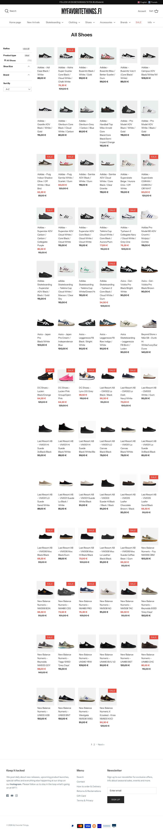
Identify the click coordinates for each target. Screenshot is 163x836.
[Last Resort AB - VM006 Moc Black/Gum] (66, 536)
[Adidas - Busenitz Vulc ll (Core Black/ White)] (128, 56)
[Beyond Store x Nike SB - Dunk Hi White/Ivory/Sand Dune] (149, 323)
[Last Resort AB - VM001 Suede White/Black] (87, 483)
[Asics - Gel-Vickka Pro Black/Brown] (149, 270)
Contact (81, 781)
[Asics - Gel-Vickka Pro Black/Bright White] (128, 270)
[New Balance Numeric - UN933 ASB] (45, 696)
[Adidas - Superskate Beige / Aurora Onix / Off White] (128, 163)
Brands (124, 22)
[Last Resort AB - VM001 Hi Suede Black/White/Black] (87, 430)
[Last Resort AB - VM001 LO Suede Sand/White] (45, 483)
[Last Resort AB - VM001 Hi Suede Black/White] (66, 430)
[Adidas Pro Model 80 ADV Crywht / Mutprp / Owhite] (149, 216)
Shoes (88, 22)
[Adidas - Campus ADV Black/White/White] (149, 56)
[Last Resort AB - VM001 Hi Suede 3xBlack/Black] (45, 430)
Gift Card (81, 795)
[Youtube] (12, 795)
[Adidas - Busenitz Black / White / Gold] (87, 56)
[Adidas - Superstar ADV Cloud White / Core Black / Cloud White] (66, 216)
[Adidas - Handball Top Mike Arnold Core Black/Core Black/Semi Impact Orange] (108, 109)
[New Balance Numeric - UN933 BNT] (66, 696)
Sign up (115, 799)
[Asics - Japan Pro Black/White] (45, 323)
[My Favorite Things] (81, 11)
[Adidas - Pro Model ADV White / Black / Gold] (149, 109)
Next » (101, 744)
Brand (6, 74)
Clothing (73, 22)
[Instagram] (16, 795)
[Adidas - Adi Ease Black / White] (45, 56)
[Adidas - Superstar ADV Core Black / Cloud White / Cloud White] (87, 216)
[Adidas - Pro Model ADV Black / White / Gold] (128, 109)
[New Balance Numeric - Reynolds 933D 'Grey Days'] (149, 590)
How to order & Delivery (89, 786)
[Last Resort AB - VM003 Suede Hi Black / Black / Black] (108, 483)
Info (150, 22)
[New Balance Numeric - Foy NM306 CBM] (149, 536)
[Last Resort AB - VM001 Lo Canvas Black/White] (128, 430)
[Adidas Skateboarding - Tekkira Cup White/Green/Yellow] (87, 270)
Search (80, 777)
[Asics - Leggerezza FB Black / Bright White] (87, 323)
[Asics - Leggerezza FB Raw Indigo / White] (108, 323)
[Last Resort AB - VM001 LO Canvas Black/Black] (108, 430)
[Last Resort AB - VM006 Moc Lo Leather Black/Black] (108, 536)
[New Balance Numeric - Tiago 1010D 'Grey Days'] (66, 643)
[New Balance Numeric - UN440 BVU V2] (108, 643)
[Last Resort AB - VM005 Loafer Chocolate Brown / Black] (128, 483)
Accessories (106, 22)
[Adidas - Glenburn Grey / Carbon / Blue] (87, 109)
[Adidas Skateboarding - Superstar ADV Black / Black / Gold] (45, 270)
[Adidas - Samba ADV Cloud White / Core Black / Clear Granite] (108, 163)
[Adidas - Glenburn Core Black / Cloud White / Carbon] (66, 109)
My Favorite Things (20, 825)
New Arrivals (33, 22)
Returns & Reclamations (89, 791)
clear (27, 55)
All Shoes (11, 60)
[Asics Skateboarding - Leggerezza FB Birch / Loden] (128, 323)
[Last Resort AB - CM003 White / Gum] (149, 376)
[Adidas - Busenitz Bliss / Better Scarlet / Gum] (108, 56)
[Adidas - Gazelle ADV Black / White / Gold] (45, 109)
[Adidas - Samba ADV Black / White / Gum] (87, 163)
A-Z (7, 89)
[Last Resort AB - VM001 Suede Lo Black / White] (66, 483)
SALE (139, 22)
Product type (9, 55)
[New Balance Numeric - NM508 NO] (108, 590)
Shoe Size (8, 66)
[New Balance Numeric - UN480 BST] (128, 643)
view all (26, 49)
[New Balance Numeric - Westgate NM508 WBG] (87, 696)
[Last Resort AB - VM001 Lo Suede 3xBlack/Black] (149, 430)
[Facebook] (7, 795)
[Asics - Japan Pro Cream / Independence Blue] (66, 323)
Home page (15, 22)
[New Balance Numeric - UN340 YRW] (87, 643)
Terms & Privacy (85, 800)
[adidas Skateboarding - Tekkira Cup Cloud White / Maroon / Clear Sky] (66, 270)
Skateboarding (53, 22)
